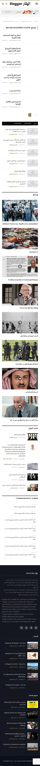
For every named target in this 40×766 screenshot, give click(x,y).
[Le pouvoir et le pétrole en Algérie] (32, 746)
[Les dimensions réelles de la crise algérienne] (32, 676)
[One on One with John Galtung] (20, 294)
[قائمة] (36, 3)
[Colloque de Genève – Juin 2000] (32, 666)
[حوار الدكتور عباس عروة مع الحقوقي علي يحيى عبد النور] (20, 406)
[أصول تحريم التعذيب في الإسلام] (32, 152)
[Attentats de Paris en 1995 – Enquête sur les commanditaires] (20, 210)
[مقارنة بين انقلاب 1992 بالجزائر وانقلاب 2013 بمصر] (32, 704)
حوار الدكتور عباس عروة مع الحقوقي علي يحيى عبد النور (24, 420)
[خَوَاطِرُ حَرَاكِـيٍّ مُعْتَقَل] (32, 436)
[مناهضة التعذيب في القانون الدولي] (32, 163)
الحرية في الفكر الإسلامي (32, 392)
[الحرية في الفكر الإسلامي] (20, 378)
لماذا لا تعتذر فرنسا (15, 91)
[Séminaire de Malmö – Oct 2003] (32, 645)
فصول (35, 123)
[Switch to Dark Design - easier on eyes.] (6, 4)
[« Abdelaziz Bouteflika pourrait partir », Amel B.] (32, 736)
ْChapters (27, 123)
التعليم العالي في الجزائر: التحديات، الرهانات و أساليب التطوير (12, 77)
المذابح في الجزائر (33, 252)
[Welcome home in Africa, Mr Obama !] (32, 725)
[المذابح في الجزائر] (20, 238)
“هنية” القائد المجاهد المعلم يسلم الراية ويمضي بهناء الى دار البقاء (20, 521)
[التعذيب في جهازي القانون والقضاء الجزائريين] (32, 183)
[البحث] (3, 3)
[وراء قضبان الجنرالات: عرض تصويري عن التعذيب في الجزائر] (32, 142)
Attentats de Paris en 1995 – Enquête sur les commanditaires (20, 224)
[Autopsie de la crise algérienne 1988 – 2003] (32, 655)
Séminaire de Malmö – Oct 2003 (15, 643)
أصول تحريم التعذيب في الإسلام (16, 150)
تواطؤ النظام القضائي (19, 171)
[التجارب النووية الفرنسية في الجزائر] (20, 322)
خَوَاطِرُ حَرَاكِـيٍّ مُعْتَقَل (19, 434)
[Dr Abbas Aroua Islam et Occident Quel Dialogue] (20, 266)
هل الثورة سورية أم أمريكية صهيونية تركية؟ (25, 507)
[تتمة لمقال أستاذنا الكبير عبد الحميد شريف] (32, 487)
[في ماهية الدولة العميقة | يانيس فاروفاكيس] (32, 476)
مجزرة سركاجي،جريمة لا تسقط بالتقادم (14, 464)
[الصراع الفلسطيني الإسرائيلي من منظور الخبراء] (20, 350)
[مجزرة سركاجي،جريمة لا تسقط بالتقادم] (32, 466)
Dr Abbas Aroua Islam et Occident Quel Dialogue (23, 280)
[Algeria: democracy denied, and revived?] (32, 715)
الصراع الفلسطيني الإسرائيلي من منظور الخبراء (26, 364)
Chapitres (17, 123)
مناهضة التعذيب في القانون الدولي (16, 161)
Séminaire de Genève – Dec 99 (15, 685)
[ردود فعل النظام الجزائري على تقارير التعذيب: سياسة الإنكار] (32, 131)
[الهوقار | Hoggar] (20, 4)
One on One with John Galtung (29, 308)
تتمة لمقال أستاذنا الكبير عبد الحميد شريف (13, 485)
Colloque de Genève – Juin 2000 (15, 664)
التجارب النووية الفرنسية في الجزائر (29, 336)
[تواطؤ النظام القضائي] (32, 173)
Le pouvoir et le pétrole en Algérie (14, 744)
